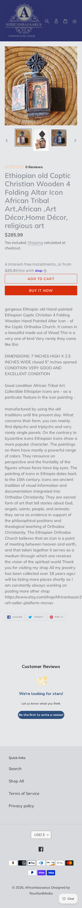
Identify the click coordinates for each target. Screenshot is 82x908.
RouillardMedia (41, 893)
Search (15, 768)
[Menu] (74, 21)
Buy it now (41, 290)
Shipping (35, 242)
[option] (23, 138)
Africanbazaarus (37, 887)
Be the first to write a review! (41, 715)
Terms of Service (24, 793)
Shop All (16, 781)
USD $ (39, 834)
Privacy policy (21, 805)
